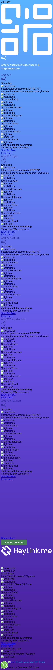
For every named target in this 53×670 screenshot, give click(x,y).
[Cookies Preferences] (4, 665)
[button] (26, 515)
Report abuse (8, 538)
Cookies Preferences (14, 542)
